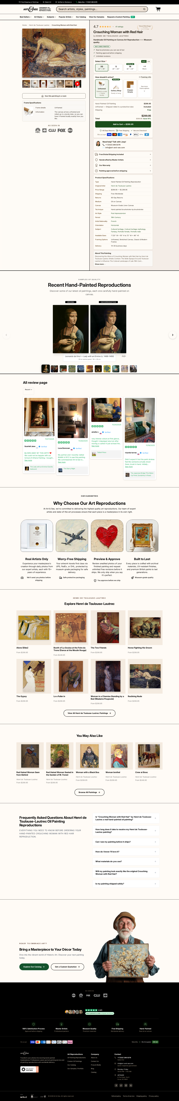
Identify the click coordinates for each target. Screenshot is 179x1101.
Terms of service (128, 1096)
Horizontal (115, 225)
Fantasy (114, 232)
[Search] (145, 9)
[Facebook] (116, 1085)
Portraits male (136, 232)
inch (144, 61)
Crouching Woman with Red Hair (64, 25)
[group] (89, 331)
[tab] (45, 369)
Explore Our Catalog (32, 967)
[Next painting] (173, 335)
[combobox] (102, 9)
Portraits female (124, 232)
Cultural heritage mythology (135, 229)
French (113, 221)
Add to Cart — (123, 124)
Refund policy (116, 1096)
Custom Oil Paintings (74, 1061)
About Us (94, 1058)
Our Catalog (71, 1065)
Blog (92, 1068)
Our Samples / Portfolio (75, 1068)
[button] (157, 9)
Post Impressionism (118, 213)
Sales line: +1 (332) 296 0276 (87, 2)
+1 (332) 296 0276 (112, 145)
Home (24, 25)
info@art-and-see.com (115, 147)
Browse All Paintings (88, 792)
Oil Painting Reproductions (76, 1058)
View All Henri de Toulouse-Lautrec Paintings (88, 713)
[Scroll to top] (176, 1098)
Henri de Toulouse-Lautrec (39, 25)
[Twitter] (121, 1085)
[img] (30, 441)
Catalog (93, 1072)
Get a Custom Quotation (66, 967)
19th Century (116, 217)
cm (148, 61)
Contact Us (95, 1061)
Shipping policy (141, 1096)
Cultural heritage (117, 229)
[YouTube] (130, 1085)
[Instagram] (126, 1085)
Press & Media (96, 1065)
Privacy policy (154, 1096)
